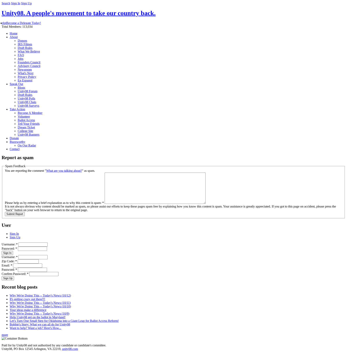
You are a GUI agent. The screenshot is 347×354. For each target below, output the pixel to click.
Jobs (20, 58)
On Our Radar (27, 145)
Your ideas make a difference (28, 310)
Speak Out (16, 84)
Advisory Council (29, 66)
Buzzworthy (17, 141)
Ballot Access (26, 120)
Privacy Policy (27, 76)
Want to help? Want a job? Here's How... (35, 328)
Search (6, 3)
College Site (25, 131)
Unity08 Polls (26, 98)
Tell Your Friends (29, 123)
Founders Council (29, 62)
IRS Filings (25, 44)
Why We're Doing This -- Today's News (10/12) (40, 295)
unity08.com (70, 349)
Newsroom (25, 69)
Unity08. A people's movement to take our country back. (79, 13)
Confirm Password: (15, 274)
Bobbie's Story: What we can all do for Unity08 (40, 324)
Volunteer (24, 116)
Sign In (15, 3)
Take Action (17, 109)
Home (13, 33)
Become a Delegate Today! (23, 23)
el (3, 23)
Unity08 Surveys (28, 105)
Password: (9, 248)
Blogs (21, 87)
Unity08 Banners (28, 134)
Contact (14, 149)
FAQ (21, 55)
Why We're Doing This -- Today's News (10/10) (40, 306)
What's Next (25, 73)
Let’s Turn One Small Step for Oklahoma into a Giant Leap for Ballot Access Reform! (64, 320)
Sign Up (26, 3)
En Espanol (25, 80)
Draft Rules (25, 48)
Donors (22, 40)
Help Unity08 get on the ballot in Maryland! (37, 317)
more (5, 335)
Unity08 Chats (27, 102)
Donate (14, 138)
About (14, 37)
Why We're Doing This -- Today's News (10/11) (40, 302)
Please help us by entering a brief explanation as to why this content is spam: (54, 202)
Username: (10, 244)
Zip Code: (9, 261)
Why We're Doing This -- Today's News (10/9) (39, 313)
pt (5, 23)
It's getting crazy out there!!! (27, 299)
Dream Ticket (26, 127)
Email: (7, 265)
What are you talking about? (64, 170)
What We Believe (29, 51)
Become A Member (30, 113)
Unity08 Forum (27, 91)
